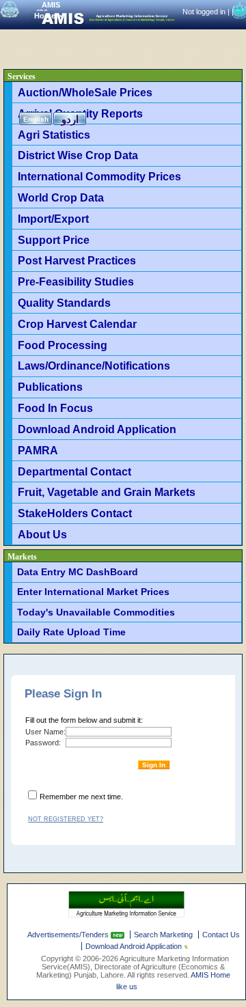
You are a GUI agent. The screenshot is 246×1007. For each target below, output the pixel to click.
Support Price (54, 240)
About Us (42, 534)
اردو (70, 119)
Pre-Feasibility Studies (76, 281)
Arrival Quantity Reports (80, 113)
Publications (50, 387)
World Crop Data (61, 197)
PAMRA (38, 450)
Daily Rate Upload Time (71, 631)
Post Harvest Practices (77, 260)
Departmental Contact (74, 471)
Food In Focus (55, 408)
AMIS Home (210, 975)
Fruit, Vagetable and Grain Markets (106, 492)
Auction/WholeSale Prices (85, 92)
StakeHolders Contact (75, 513)
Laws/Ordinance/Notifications (94, 365)
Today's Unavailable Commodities (96, 612)
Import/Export (53, 218)
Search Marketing (163, 934)
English (36, 119)
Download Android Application (97, 429)
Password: (43, 743)
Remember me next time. (81, 796)
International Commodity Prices (99, 176)
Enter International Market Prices (93, 591)
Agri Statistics (54, 134)
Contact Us (221, 934)
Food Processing (62, 345)
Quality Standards (64, 302)
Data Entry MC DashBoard (77, 571)
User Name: (45, 732)
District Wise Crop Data (78, 155)
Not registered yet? (65, 819)
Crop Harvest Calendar (77, 324)
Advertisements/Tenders (69, 934)
